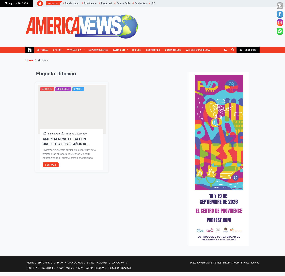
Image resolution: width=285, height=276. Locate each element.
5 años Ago (54, 133)
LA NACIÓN (119, 50)
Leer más (50, 165)
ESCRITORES (153, 50)
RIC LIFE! (136, 50)
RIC (153, 3)
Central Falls (123, 3)
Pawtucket (106, 3)
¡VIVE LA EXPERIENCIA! (198, 50)
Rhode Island (72, 3)
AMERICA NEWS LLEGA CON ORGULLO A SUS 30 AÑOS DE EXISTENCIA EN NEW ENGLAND (66, 141)
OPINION (78, 89)
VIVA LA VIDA (74, 50)
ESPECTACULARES (98, 50)
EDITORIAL (42, 50)
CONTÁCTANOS (173, 50)
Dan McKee (141, 3)
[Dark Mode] (225, 50)
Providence (90, 3)
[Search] (233, 50)
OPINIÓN (57, 50)
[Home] (29, 50)
